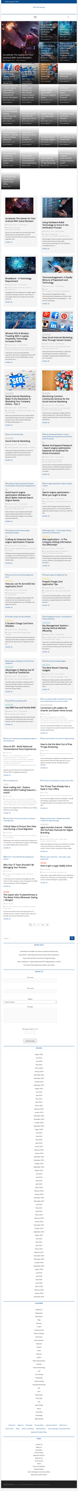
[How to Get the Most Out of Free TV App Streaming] (57, 738)
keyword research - (53, 461)
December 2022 (39, 1198)
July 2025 (39, 1092)
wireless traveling (29, 349)
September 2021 (39, 1232)
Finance (5, 784)
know (45, 501)
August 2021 (39, 1235)
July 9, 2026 (7, 186)
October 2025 (39, 1082)
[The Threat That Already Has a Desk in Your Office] (57, 781)
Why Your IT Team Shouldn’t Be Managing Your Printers (18, 866)
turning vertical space (64, 722)
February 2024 (39, 1150)
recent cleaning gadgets (57, 677)
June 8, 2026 (44, 836)
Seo (43, 442)
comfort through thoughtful (49, 717)
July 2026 (39, 1058)
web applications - (59, 553)
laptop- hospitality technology (15, 348)
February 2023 (39, 1191)
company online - (11, 410)
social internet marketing (55, 410)
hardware (46, 234)
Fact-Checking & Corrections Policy (59, 1428)
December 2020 (39, 1256)
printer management (16, 874)
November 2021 (39, 1225)
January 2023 (39, 1194)
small (20, 447)
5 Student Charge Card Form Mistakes (67, 116)
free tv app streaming (58, 753)
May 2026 (39, 1064)
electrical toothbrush (23, 679)
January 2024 (39, 1153)
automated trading (10, 799)
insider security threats (55, 795)
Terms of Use (9, 1428)
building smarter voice (20, 755)
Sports (39, 1408)
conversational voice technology (18, 759)
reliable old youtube (51, 841)
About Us (20, 1425)
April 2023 (39, 1184)
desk (48, 795)
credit (60, 590)
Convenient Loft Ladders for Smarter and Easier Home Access (9, 158)
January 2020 (39, 1293)
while (9, 634)
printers (24, 874)
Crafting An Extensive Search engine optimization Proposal (19, 540)
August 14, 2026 (8, 165)
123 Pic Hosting (8, 1484)
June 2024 (39, 1136)
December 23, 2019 (9, 60)
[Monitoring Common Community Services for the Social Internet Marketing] (57, 380)
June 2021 (39, 1238)
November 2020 (39, 1259)
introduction (9, 803)
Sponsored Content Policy (39, 1432)
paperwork (50, 291)
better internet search (23, 507)
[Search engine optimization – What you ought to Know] (57, 484)
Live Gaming (39, 1374)
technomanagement (64, 291)
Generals (39, 1354)
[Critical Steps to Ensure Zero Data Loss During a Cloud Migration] (20, 819)
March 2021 (39, 1249)
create (56, 590)
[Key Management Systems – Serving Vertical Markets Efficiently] (57, 618)
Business (46, 408)
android (15, 227)
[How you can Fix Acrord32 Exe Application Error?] (20, 576)
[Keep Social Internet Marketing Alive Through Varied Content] (57, 322)
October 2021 (39, 1228)
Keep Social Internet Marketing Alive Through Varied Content (10, 72)
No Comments (46, 39)
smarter (65, 720)
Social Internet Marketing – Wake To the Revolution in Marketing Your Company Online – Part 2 (29, 70)
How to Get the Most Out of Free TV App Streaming (48, 160)
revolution (28, 410)
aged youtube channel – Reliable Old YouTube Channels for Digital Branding (56, 830)
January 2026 (39, 1071)
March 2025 (39, 1105)
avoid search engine (12, 507)
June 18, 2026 (8, 832)
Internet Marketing (39, 1367)
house (49, 677)
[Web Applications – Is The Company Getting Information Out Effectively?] (57, 531)
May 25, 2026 (8, 871)
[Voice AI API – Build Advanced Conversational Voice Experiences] (20, 739)
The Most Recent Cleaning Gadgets (48, 138)
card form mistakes (12, 632)
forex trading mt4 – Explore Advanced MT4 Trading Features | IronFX (67, 158)
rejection (19, 632)
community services (54, 408)
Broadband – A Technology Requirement (66, 31)
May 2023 (39, 1180)
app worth (49, 753)
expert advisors (13, 801)
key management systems (50, 637)
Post (39, 1391)
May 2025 (39, 1099)
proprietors (15, 447)
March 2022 (39, 1215)
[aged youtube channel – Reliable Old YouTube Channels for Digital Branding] (57, 819)
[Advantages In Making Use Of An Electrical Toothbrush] (20, 662)
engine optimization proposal (22, 548)
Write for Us (63, 1425)
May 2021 (39, 1242)
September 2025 (39, 1085)
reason (19, 906)
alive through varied (49, 346)
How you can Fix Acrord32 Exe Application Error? (29, 116)
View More (10, 242)
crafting (13, 548)
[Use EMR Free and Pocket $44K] (20, 701)
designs (47, 719)
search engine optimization (62, 501)
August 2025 (39, 1088)
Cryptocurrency (39, 1330)
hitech (17, 714)
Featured (43, 862)
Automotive (39, 1316)
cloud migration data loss (11, 835)
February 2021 (39, 1252)
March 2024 (39, 1146)
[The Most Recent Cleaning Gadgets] (57, 661)
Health (13, 714)
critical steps (22, 835)
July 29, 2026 (26, 165)
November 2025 (39, 1078)
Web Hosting (39, 1419)
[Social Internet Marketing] (20, 434)
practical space (59, 720)
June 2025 (39, 1095)
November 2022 (39, 1201)
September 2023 (39, 1167)
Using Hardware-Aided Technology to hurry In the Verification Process (48, 29)
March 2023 (39, 1187)
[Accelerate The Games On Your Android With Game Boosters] (20, 206)
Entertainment (39, 1340)
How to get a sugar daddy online (56, 865)
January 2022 (39, 1221)
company (9, 447)
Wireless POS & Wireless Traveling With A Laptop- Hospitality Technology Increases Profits (67, 49)
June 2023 (39, 1177)
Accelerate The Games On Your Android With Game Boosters (18, 56)
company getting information (51, 551)
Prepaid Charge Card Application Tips (47, 116)
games (12, 229)
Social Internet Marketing (65, 75)
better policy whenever (11, 906)
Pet (39, 1388)
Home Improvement (46, 704)
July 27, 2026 (45, 165)
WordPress (31, 1484)
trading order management (28, 804)
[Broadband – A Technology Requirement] (20, 265)
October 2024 (39, 1122)
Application (46, 536)
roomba (66, 677)
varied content (54, 348)
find (48, 872)
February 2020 (39, 1290)
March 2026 (39, 1068)
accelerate (10, 227)
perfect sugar (53, 872)
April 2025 (39, 1102)
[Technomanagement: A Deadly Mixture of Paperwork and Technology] (57, 265)
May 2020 (39, 1279)
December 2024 (39, 1116)
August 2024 (39, 1129)
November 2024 (39, 1119)
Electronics (46, 622)
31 (43, 925)
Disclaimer (29, 1425)
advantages (10, 679)
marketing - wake (21, 410)
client (8, 548)
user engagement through (25, 765)
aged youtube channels (48, 839)
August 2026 (39, 1054)
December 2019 (39, 1296)
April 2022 (39, 1211)
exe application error (12, 593)
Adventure (39, 1309)
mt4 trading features (27, 803)
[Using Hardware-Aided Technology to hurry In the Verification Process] (57, 208)
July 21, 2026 (64, 165)
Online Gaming (39, 1381)
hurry (50, 236)
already (44, 795)
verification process (63, 236)
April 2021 (39, 1245)
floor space (52, 720)
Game (39, 1350)
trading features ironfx (15, 804)
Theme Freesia (23, 1484)
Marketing (39, 1378)
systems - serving (55, 639)
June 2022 (39, 1204)
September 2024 (39, 1126)
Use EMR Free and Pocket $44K (67, 138)
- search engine (48, 459)
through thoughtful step (53, 722)
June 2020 (39, 1276)
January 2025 (39, 1112)
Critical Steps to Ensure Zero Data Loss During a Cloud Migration (19, 827)
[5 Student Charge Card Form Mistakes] (20, 617)
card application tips (49, 590)
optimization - (51, 501)
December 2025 (39, 1075)
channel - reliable (59, 839)
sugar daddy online (62, 872)
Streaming (66, 753)
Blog (39, 1320)
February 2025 (39, 1109)
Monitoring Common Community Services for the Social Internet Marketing (47, 70)
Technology (17, 229)
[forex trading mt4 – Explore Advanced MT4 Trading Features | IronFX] (20, 781)
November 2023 (39, 1160)
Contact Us (11, 1425)
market (60, 461)
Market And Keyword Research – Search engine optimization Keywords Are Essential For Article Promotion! (10, 90)
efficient (46, 720)
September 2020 (39, 1266)
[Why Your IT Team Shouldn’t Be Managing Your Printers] (20, 858)
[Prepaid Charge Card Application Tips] (57, 575)
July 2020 (39, 1273)
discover (44, 872)
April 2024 (39, 1143)
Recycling (39, 1398)
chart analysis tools (20, 799)
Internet (16, 287)
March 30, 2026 (45, 869)
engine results (20, 508)
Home (18, 1428)
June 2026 (39, 1061)
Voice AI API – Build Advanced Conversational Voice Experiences (29, 159)
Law (39, 1371)
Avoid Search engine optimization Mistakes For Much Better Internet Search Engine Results (28, 90)
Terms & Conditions (28, 1428)
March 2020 (39, 1286)
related (14, 595)
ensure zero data (29, 835)
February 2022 (39, 1218)
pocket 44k (22, 714)
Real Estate (39, 1395)
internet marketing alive (61, 346)
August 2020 (39, 1269)
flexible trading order (23, 801)
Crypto (39, 1326)
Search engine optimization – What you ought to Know (48, 94)
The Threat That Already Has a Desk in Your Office (9, 180)
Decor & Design (39, 1333)
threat (69, 795)
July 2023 (39, 1174)
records (10, 595)
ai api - (7, 755)
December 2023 (39, 1157)
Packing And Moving (39, 1384)
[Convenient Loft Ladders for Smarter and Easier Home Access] (57, 700)
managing (7, 874)
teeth (30, 679)
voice (13, 289)
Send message (30, 1041)
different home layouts (55, 719)
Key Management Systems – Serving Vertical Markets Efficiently (10, 136)
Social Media (46, 334)
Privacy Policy (39, 1425)
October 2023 (39, 1163)
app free (44, 753)
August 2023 (39, 1170)
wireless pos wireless (19, 349)
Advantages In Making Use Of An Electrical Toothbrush (29, 136)
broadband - (10, 287)
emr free (9, 714)
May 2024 (39, 1139)
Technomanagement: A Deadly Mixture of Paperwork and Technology (48, 50)
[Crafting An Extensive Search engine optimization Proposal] (20, 531)
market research (17, 803)
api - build (11, 755)
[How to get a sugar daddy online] (57, 858)
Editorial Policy (41, 1428)
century (16, 679)
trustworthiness (26, 906)
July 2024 (39, 1133)
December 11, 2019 (47, 36)
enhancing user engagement (18, 761)
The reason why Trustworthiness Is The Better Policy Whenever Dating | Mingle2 (20, 897)
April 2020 (39, 1283)
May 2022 (39, 1208)
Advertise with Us (51, 1425)
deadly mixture (45, 290)
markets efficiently (62, 637)
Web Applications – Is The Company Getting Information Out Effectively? (57, 542)
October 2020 (39, 1262)
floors (45, 677)
